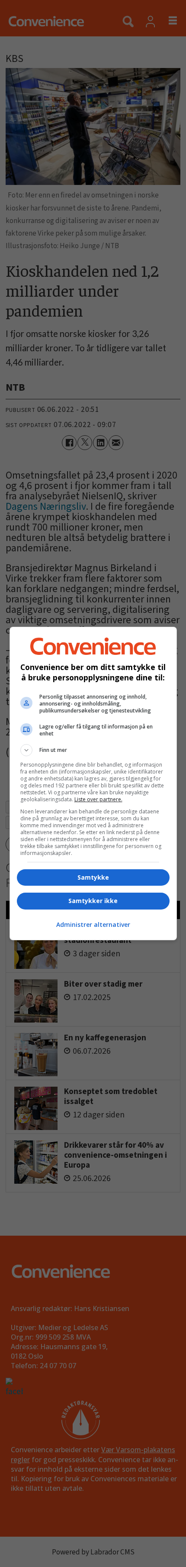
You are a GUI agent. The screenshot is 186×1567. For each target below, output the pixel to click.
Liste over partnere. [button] (98, 799)
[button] (93, 750)
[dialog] (93, 783)
